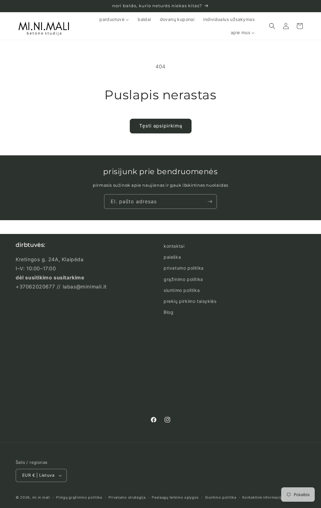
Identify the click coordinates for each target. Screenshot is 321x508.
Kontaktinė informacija (262, 497)
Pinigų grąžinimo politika (79, 497)
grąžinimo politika (183, 279)
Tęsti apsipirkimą (160, 126)
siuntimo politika (182, 290)
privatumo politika (184, 268)
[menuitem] (114, 19)
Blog (168, 312)
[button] (272, 26)
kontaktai (174, 246)
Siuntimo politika (220, 497)
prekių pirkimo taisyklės (190, 301)
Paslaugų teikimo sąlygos (175, 497)
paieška (172, 257)
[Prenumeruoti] (210, 201)
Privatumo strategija (127, 497)
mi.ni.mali (41, 497)
